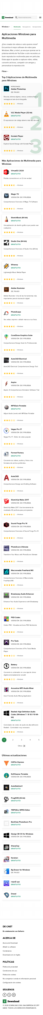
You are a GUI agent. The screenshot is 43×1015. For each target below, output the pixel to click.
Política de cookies (9, 975)
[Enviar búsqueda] (16, 17)
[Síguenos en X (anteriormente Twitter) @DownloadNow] (9, 995)
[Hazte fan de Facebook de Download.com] (4, 995)
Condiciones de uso (10, 971)
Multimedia (17, 27)
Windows (5, 27)
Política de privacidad (10, 967)
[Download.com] (7, 17)
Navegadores (26, 27)
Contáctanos (7, 951)
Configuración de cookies (12, 983)
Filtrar (4, 71)
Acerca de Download (10, 943)
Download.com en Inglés (11, 955)
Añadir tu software (9, 947)
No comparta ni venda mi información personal (19, 979)
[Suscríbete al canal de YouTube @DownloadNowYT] (14, 995)
